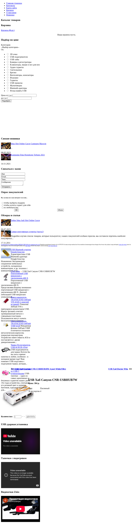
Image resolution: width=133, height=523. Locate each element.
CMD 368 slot (26, 244)
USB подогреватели (18, 57)
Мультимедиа (15, 85)
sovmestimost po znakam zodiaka (9, 244)
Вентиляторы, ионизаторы (21, 75)
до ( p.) (4, 98)
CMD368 (20, 244)
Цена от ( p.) (6, 95)
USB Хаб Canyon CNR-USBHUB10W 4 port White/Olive (40, 369)
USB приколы (15, 83)
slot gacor (27, 245)
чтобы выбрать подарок (14, 203)
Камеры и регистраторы (20, 62)
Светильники (15, 70)
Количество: (7, 416)
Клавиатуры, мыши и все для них (24, 65)
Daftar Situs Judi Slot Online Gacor (25, 220)
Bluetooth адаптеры (18, 88)
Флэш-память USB (17, 91)
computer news (34, 244)
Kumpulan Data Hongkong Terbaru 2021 (28, 155)
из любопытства (11, 207)
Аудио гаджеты (16, 67)
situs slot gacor (123, 244)
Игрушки (13, 78)
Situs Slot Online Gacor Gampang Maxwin (28, 144)
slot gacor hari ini (52, 245)
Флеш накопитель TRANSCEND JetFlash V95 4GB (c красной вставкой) (21, 300)
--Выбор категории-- (10, 47)
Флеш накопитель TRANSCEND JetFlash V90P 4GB (21, 323)
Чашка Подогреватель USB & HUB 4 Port (20, 346)
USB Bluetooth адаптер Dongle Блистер (21, 250)
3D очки (13, 54)
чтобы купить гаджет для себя (17, 205)
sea (39, 244)
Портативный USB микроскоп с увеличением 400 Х (19, 275)
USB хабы (14, 59)
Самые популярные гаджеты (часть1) (27, 231)
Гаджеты (13, 80)
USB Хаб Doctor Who (118, 369)
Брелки (12, 72)
